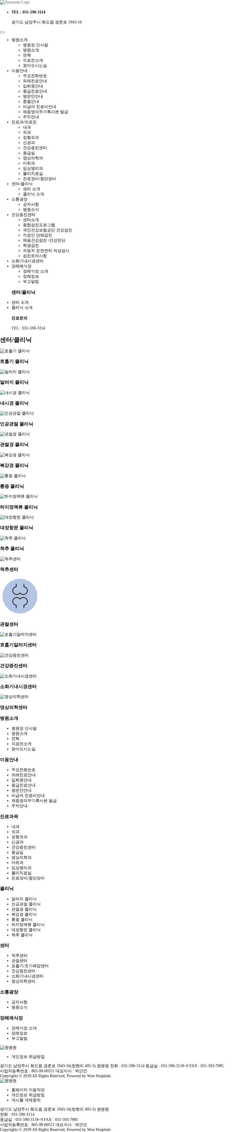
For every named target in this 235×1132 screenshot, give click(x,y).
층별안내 (31, 101)
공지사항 (31, 204)
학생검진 (31, 245)
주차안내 (31, 117)
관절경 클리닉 (24, 909)
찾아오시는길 (35, 65)
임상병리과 (33, 168)
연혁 (27, 55)
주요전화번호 (35, 76)
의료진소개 (33, 60)
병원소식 (31, 209)
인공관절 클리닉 (26, 904)
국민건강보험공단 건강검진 (47, 230)
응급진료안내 (35, 91)
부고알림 (31, 281)
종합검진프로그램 (39, 225)
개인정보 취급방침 (28, 1057)
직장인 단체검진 (37, 235)
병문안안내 (33, 96)
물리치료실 (33, 173)
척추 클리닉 (22, 935)
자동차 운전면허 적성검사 (46, 251)
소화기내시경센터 (27, 976)
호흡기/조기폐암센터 (30, 966)
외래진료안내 (35, 81)
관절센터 (19, 961)
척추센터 (19, 955)
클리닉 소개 (33, 194)
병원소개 (31, 50)
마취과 (29, 163)
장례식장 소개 (35, 271)
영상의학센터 (23, 981)
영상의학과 (33, 158)
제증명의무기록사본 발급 (45, 112)
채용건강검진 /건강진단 (44, 240)
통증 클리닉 (22, 919)
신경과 (29, 143)
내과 (27, 127)
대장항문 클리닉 (26, 930)
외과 (27, 132)
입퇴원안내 (33, 86)
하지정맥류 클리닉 (28, 925)
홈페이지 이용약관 (28, 1090)
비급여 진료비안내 (39, 107)
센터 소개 (31, 189)
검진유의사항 (35, 256)
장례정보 (31, 276)
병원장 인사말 (35, 45)
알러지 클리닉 (24, 899)
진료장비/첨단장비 (39, 179)
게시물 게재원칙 (26, 1100)
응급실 (29, 153)
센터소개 (31, 220)
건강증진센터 (35, 148)
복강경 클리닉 (24, 914)
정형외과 (31, 137)
